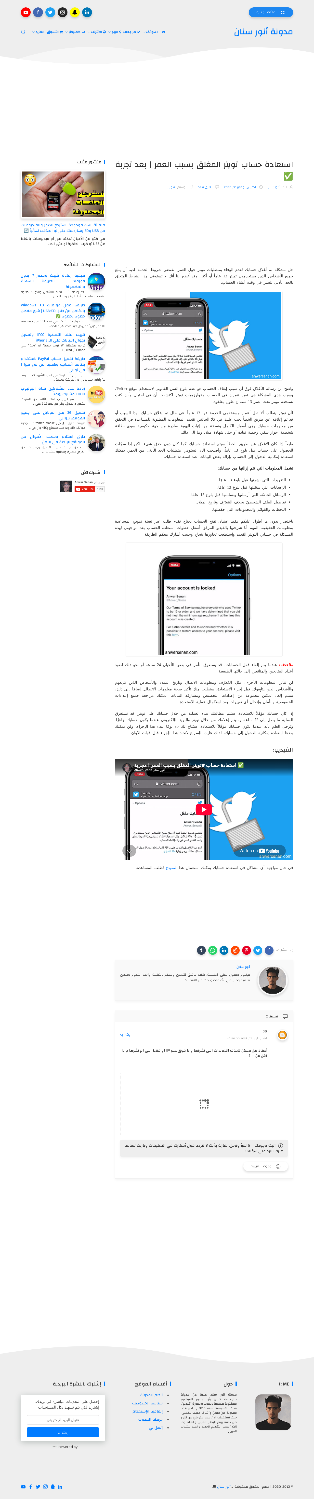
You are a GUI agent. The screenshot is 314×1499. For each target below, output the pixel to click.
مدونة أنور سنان (263, 32)
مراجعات (130, 32)
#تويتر (171, 187)
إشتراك (63, 1432)
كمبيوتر (75, 32)
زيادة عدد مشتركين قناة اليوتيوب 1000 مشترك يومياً (53, 391)
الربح (115, 32)
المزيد (40, 32)
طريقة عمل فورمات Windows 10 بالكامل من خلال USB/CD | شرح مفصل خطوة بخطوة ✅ (53, 310)
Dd (264, 1031)
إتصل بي (156, 1427)
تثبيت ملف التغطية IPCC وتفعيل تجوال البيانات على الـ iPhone (53, 337)
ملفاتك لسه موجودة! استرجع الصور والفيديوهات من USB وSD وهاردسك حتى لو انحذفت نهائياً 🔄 (63, 227)
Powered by (68, 1447)
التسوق (53, 32)
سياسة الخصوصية (147, 1403)
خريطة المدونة (150, 1419)
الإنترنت (97, 32)
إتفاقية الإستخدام (147, 1411)
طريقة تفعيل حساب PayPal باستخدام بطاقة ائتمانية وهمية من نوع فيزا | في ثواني (53, 364)
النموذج (171, 867)
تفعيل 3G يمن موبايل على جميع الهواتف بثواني (53, 415)
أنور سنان (224, 1487)
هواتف (151, 32)
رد (121, 1035)
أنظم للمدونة (151, 1395)
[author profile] (272, 980)
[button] (269, 950)
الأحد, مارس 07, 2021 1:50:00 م (247, 1038)
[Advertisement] (157, 112)
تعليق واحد (205, 187)
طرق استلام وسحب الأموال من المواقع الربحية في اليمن (53, 439)
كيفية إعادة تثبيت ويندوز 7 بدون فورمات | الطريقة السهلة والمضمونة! (53, 281)
